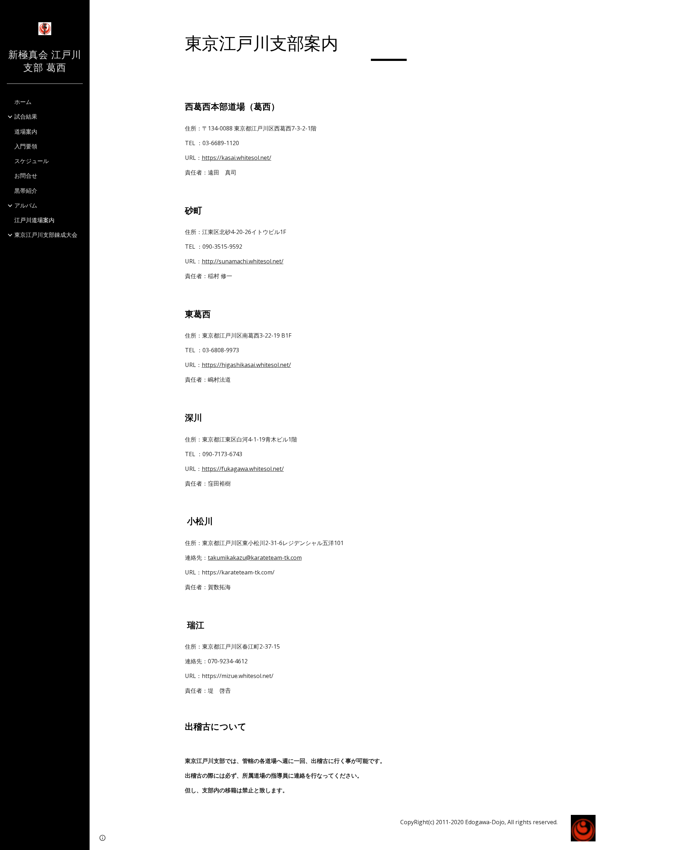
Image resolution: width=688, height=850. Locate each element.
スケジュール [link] (31, 161)
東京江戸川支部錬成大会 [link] (45, 235)
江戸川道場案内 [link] (34, 220)
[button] (679, 10)
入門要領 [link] (25, 146)
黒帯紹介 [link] (25, 191)
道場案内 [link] (25, 131)
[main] (389, 47)
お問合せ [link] (25, 176)
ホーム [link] (23, 102)
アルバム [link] (25, 205)
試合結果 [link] (25, 116)
